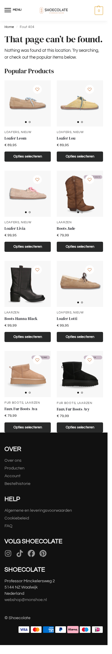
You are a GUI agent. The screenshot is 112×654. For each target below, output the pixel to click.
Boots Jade (66, 228)
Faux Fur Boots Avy (73, 409)
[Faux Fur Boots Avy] (80, 374)
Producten (14, 468)
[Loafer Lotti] (80, 284)
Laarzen (64, 222)
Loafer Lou (66, 138)
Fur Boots (13, 402)
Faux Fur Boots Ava (20, 408)
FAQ (8, 526)
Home (9, 27)
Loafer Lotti (67, 318)
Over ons (13, 460)
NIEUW (26, 132)
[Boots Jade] (80, 194)
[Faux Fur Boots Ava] (27, 374)
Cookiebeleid (16, 518)
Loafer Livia (14, 228)
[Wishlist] (37, 89)
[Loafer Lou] (80, 103)
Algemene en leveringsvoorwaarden (38, 510)
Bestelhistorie (17, 484)
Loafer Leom (15, 138)
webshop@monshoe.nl (25, 600)
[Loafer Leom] (27, 103)
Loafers (11, 132)
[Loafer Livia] (27, 194)
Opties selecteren (27, 156)
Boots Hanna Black (21, 318)
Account (12, 476)
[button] (98, 10)
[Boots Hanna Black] (27, 284)
